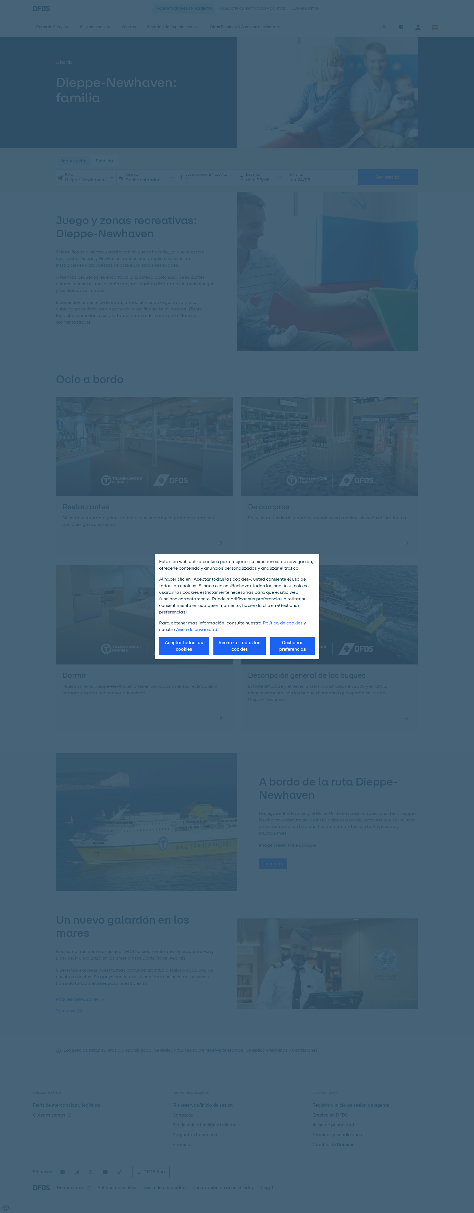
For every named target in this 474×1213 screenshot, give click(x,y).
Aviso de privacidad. (197, 629)
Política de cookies (283, 623)
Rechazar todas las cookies (239, 646)
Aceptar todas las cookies (184, 646)
